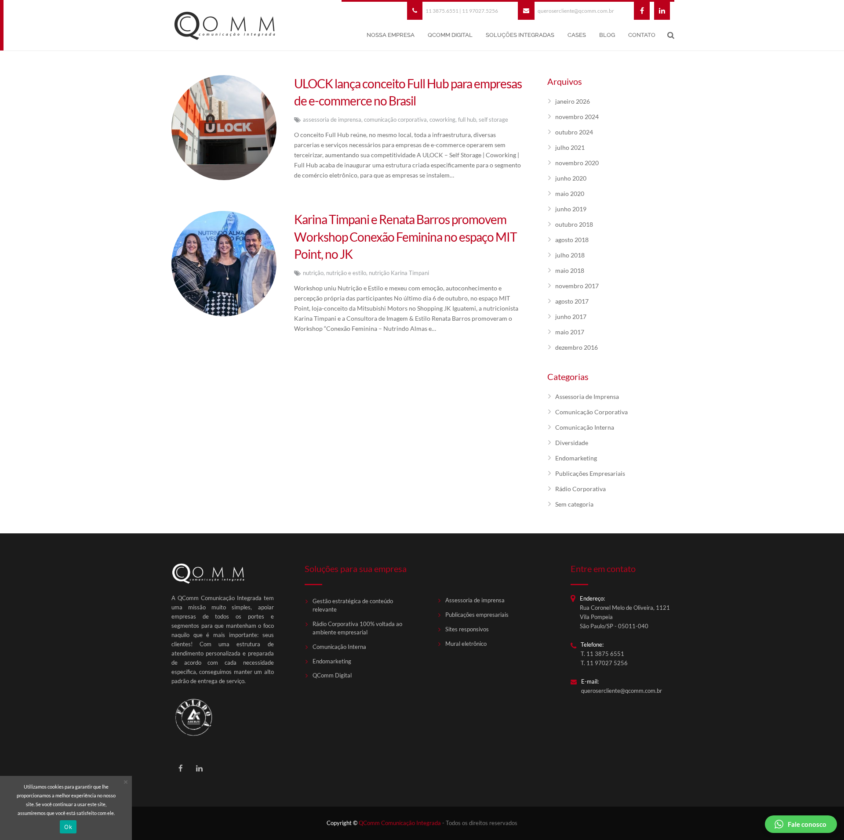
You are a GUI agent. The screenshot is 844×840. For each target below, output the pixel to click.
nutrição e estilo (346, 273)
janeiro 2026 (572, 101)
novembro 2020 (577, 163)
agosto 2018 (572, 239)
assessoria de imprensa (332, 119)
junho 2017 (570, 316)
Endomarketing (576, 458)
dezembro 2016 (576, 347)
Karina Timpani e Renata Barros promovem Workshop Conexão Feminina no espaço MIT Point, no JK (405, 236)
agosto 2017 (572, 301)
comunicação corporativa (395, 119)
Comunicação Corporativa (591, 412)
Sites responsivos (467, 629)
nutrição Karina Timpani (399, 273)
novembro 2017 (577, 286)
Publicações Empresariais (590, 473)
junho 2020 (570, 178)
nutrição (313, 273)
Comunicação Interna (584, 427)
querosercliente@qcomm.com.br (576, 10)
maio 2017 (569, 332)
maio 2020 (569, 193)
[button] (801, 824)
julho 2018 (570, 255)
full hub (467, 119)
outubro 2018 (574, 224)
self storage (493, 119)
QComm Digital (332, 675)
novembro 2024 (577, 116)
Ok (68, 826)
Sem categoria (574, 504)
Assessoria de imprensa (475, 600)
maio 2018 (569, 270)
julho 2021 (570, 147)
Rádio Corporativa (580, 488)
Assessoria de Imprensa (587, 396)
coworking (442, 119)
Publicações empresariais (477, 615)
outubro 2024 (574, 132)
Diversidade (571, 442)
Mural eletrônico (466, 644)
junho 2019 (570, 209)
